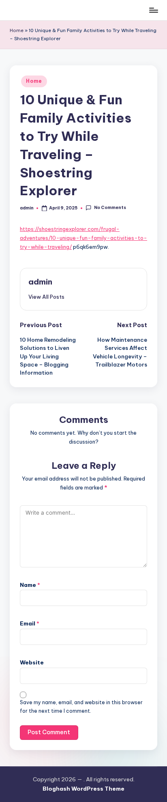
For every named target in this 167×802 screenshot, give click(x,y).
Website (32, 662)
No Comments (110, 208)
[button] (46, 296)
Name (30, 585)
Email (29, 623)
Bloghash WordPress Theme (83, 788)
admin (40, 282)
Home (17, 30)
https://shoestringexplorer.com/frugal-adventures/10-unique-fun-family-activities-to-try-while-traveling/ (83, 238)
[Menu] (153, 10)
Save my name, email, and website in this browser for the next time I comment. (81, 706)
